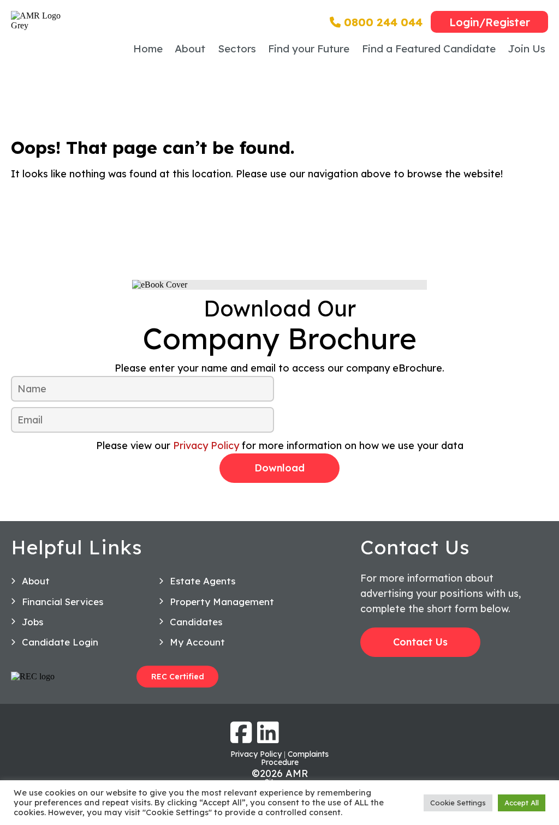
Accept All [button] (521, 802)
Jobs (32, 621)
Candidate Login (60, 642)
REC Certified (177, 676)
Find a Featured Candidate (429, 48)
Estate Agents (202, 581)
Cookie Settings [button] (458, 802)
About (190, 48)
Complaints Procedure (295, 758)
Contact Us (420, 642)
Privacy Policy (206, 445)
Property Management (222, 601)
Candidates (196, 621)
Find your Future (308, 48)
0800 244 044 (382, 22)
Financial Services (62, 601)
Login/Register (489, 22)
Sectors (237, 48)
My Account (197, 642)
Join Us (526, 48)
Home (148, 48)
